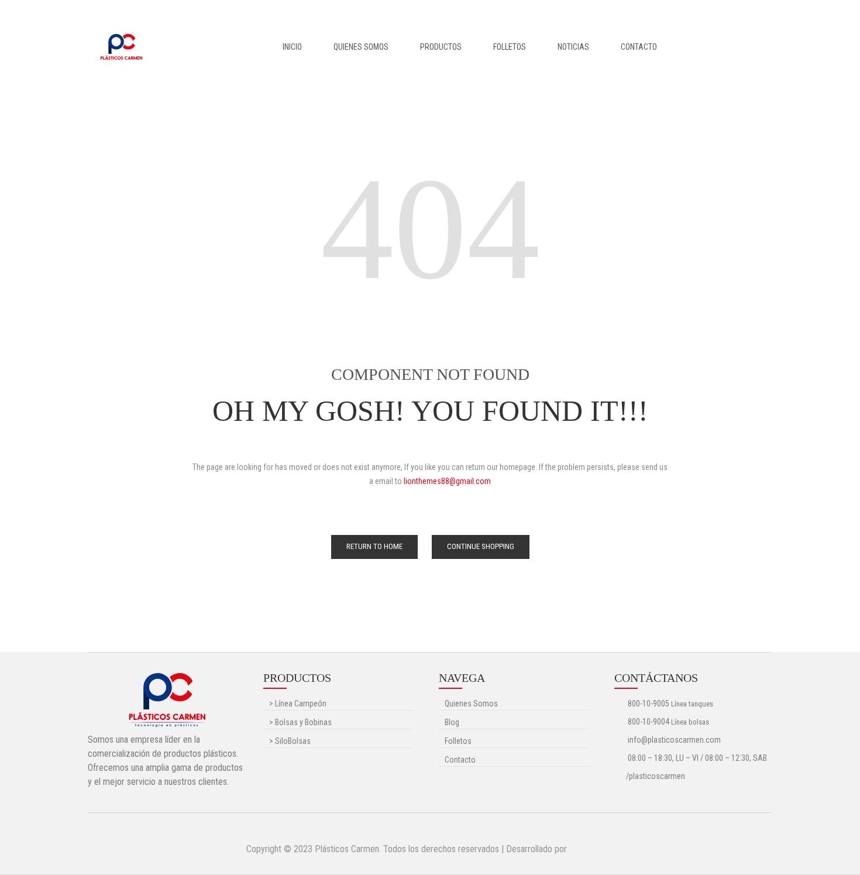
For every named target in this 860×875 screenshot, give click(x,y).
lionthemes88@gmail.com (447, 481)
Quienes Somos (360, 47)
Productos (441, 47)
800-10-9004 (648, 721)
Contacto (639, 47)
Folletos (509, 47)
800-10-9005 (648, 703)
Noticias (573, 47)
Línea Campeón (297, 703)
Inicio (292, 47)
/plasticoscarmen (655, 776)
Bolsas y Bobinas (300, 722)
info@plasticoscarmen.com (673, 739)
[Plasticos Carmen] (121, 46)
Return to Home (374, 546)
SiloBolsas (290, 741)
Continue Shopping (480, 546)
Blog (452, 722)
